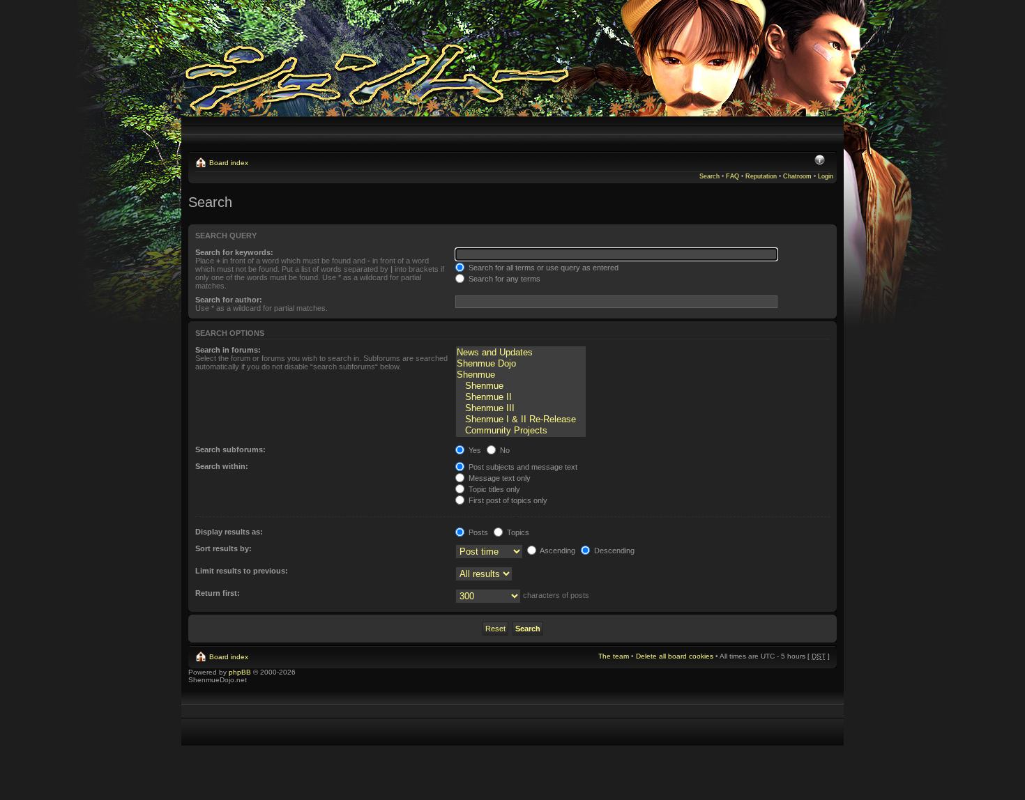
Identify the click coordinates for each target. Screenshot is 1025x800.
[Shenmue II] (521, 397)
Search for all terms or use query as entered (542, 267)
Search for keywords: (234, 252)
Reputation (761, 176)
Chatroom (797, 176)
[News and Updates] (521, 352)
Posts (477, 532)
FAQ (732, 176)
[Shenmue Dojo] (521, 363)
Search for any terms (503, 279)
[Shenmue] (521, 374)
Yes (473, 450)
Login (825, 176)
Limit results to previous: (241, 571)
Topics (517, 532)
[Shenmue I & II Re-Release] (521, 419)
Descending (613, 550)
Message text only (498, 478)
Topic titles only (493, 489)
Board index (228, 163)
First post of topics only (506, 500)
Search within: (221, 466)
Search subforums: (230, 449)
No (504, 450)
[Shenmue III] (521, 408)
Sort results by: (223, 548)
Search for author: (228, 299)
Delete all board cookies (674, 656)
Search (709, 176)
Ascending (556, 550)
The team (613, 656)
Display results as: (229, 532)
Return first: (217, 593)
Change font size (820, 161)
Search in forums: (228, 350)
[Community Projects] (521, 430)
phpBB (240, 672)
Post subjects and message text (521, 467)
